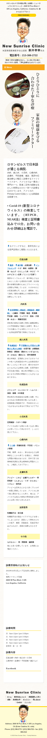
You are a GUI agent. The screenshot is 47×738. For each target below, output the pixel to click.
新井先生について (20, 697)
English (19, 702)
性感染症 (13, 345)
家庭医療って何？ (35, 697)
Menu (9, 67)
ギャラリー (26, 699)
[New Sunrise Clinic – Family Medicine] (24, 19)
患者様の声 (16, 699)
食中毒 (20, 265)
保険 (8, 699)
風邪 (11, 265)
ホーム (9, 697)
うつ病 (12, 445)
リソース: (27, 702)
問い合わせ (36, 699)
